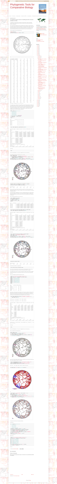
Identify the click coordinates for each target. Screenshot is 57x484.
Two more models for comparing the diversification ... (42, 62)
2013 (38, 103)
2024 (38, 47)
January (39, 98)
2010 (38, 106)
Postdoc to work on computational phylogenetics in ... (42, 86)
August (39, 91)
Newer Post (11, 474)
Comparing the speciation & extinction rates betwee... (41, 66)
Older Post (32, 474)
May (38, 94)
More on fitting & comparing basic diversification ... (42, 71)
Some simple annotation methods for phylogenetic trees (42, 69)
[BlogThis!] (20, 448)
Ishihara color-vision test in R (41, 87)
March (39, 96)
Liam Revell (42, 33)
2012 (38, 104)
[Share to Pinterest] (23, 448)
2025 (38, 46)
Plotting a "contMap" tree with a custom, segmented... (41, 64)
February (39, 97)
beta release (42, 29)
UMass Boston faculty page (40, 41)
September (39, 90)
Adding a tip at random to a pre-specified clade (41, 84)
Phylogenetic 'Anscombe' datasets (42, 79)
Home (22, 474)
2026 (38, 45)
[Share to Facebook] (22, 448)
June (38, 93)
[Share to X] (21, 448)
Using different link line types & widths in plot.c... (41, 74)
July (38, 92)
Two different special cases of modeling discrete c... (41, 88)
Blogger (30, 480)
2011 (38, 105)
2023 (38, 48)
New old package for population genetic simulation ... (41, 82)
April (38, 95)
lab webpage (38, 40)
